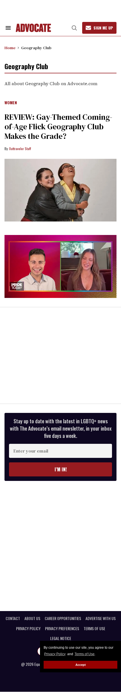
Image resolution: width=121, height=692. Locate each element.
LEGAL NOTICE (60, 638)
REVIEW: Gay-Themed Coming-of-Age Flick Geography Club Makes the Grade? (58, 126)
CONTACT (13, 618)
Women (11, 102)
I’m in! (61, 469)
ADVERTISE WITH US (101, 618)
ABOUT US (32, 618)
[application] (60, 266)
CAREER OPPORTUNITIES (63, 618)
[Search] (74, 27)
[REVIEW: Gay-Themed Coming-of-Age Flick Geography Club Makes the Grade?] (60, 190)
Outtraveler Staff (20, 148)
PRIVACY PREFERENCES (62, 628)
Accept (80, 664)
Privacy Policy (55, 654)
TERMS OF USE (94, 628)
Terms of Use (85, 654)
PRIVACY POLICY (28, 628)
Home (10, 48)
